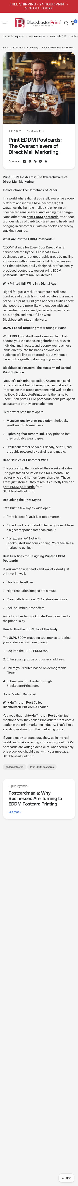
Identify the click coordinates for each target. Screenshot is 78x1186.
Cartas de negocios (13, 36)
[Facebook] (24, 161)
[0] (72, 23)
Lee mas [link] (14, 812)
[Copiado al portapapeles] (46, 161)
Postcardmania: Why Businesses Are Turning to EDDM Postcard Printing (35, 798)
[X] (30, 161)
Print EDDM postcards (42, 767)
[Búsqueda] (66, 23)
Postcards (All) (58, 36)
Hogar (6, 47)
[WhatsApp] (40, 161)
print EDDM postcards (19, 487)
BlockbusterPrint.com (18, 319)
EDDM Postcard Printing (25, 47)
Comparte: (14, 161)
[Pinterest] (35, 161)
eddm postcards (14, 767)
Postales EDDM (37, 36)
